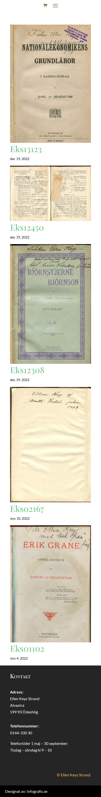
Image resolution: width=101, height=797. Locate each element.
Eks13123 (26, 148)
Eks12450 (27, 227)
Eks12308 (27, 369)
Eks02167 (27, 508)
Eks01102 (27, 648)
